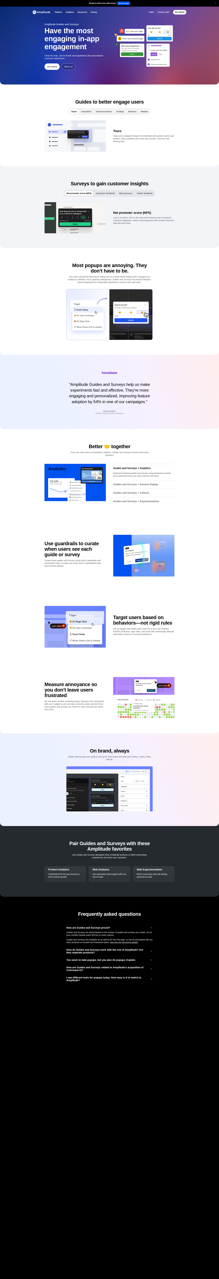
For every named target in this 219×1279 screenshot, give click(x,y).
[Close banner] (216, 3)
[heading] (102, 3)
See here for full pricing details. (124, 942)
